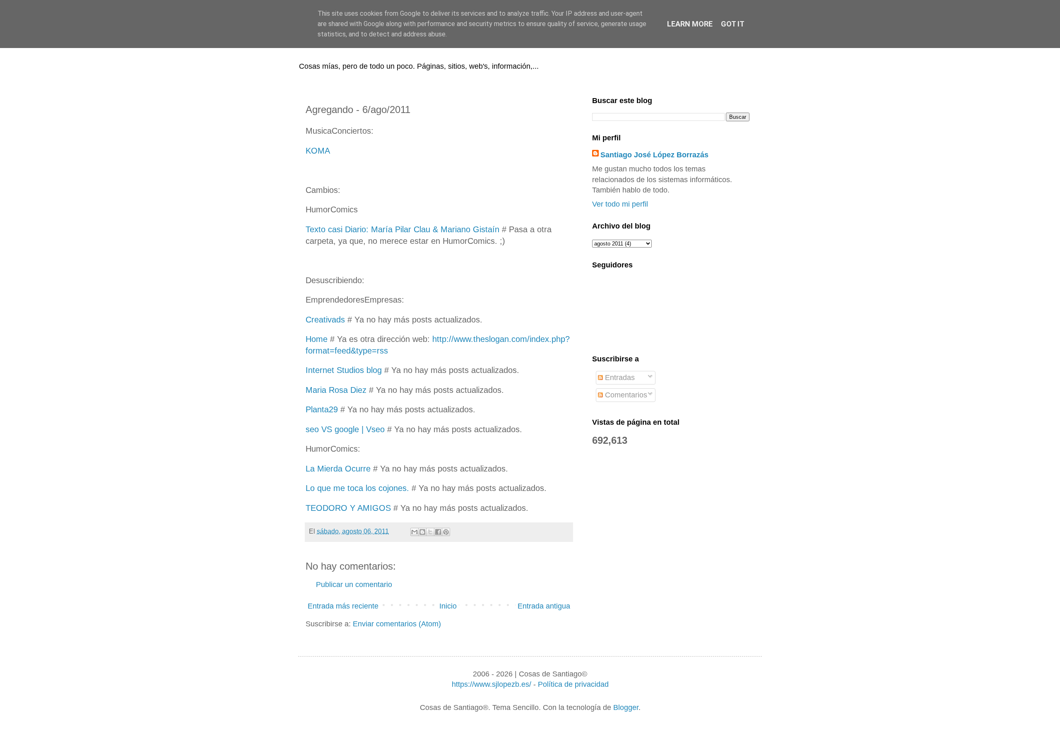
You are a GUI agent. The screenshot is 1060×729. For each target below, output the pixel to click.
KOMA (318, 150)
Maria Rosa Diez (336, 390)
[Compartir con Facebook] (438, 532)
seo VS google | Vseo (345, 429)
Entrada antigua (544, 606)
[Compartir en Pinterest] (446, 532)
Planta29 (322, 409)
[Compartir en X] (430, 532)
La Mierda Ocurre (338, 468)
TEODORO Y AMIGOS (348, 507)
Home (317, 339)
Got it (732, 23)
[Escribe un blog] (422, 532)
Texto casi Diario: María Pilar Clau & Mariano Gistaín (402, 229)
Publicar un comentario (354, 584)
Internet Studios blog (344, 370)
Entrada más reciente (343, 606)
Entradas (619, 377)
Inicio (448, 606)
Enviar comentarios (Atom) (397, 624)
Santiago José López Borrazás (654, 155)
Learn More (690, 23)
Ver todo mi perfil (620, 204)
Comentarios (625, 395)
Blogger (625, 707)
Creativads (325, 319)
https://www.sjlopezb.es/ (491, 684)
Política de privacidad (573, 684)
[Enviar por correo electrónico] (414, 532)
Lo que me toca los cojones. (357, 488)
